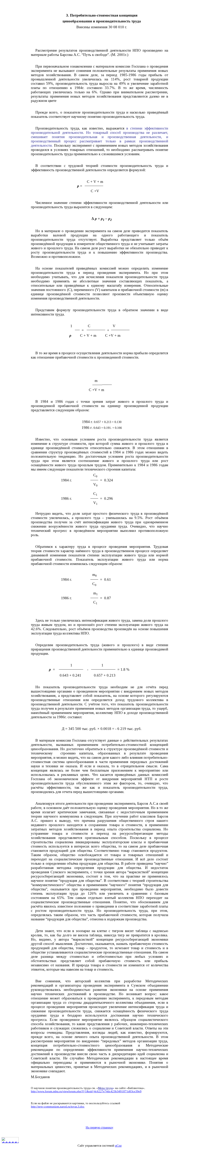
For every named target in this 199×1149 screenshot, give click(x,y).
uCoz (118, 1145)
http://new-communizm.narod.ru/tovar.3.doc (58, 1106)
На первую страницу (99, 1127)
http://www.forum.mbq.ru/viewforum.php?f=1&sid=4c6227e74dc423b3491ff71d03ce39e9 (86, 1091)
